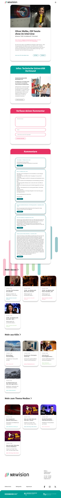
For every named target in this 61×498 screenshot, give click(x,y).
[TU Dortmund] (49, 494)
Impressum (29, 486)
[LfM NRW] (30, 494)
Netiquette (18, 486)
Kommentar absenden (20, 138)
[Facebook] (44, 487)
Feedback (43, 55)
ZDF (37, 44)
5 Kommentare (34, 41)
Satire (28, 55)
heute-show (17, 55)
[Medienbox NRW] (11, 494)
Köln (35, 39)
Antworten (20, 165)
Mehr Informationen (19, 99)
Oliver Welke (24, 55)
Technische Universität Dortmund (28, 39)
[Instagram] (50, 487)
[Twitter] (55, 487)
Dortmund (22, 96)
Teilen (36, 55)
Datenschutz (8, 486)
